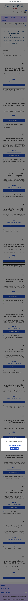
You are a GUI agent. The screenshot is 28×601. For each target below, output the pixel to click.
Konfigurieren (14, 448)
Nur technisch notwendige (14, 445)
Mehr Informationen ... (14, 442)
